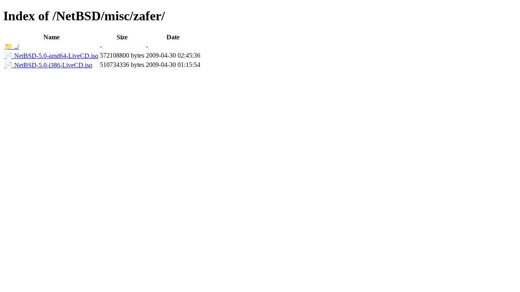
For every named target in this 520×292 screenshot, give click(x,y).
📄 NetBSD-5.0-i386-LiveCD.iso (48, 65)
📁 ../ (11, 46)
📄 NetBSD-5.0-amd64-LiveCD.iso (51, 55)
